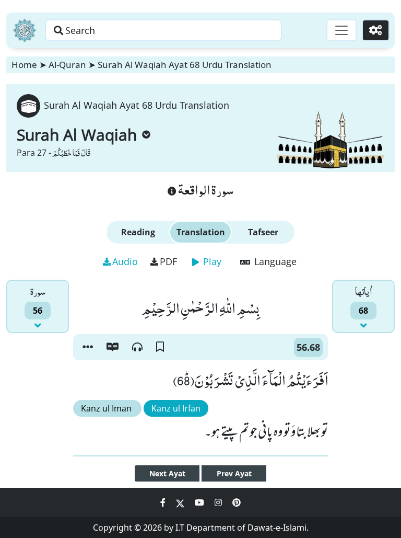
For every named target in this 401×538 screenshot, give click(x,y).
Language (274, 261)
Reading (138, 232)
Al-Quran (67, 65)
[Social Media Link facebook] (164, 502)
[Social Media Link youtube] (200, 502)
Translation (200, 232)
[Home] (24, 30)
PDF (168, 261)
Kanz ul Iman (107, 408)
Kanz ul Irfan (175, 408)
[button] (88, 347)
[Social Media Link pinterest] (236, 502)
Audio (125, 261)
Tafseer (263, 232)
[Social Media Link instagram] (219, 502)
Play (210, 261)
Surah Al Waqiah (77, 134)
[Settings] (376, 30)
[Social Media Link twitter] (181, 502)
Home (24, 65)
